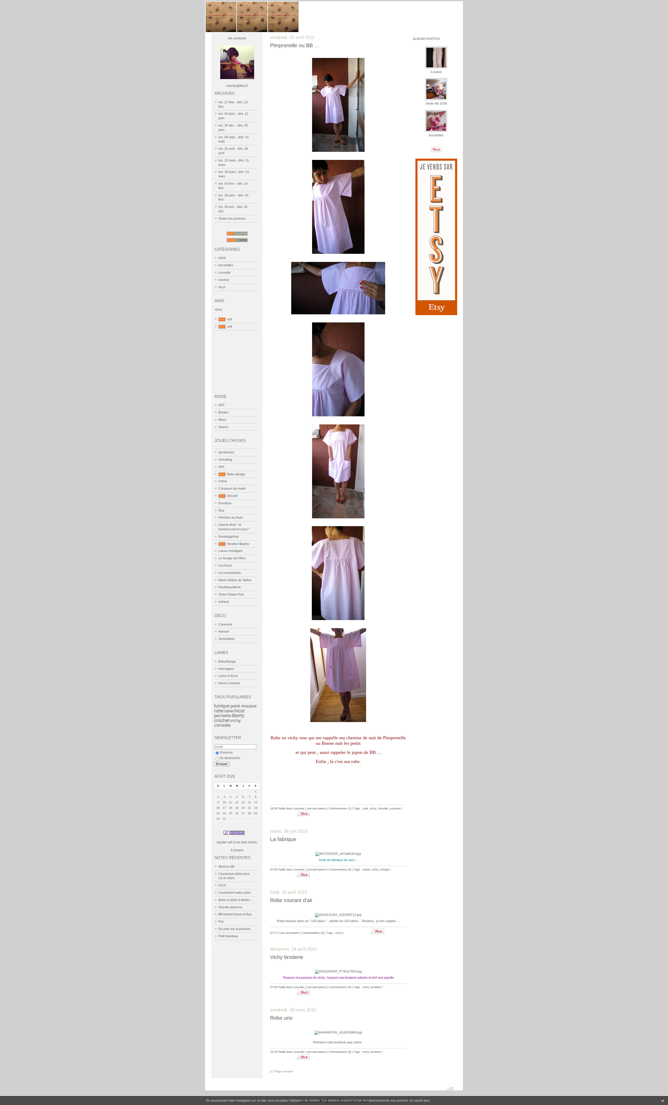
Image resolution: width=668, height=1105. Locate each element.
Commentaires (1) (340, 808)
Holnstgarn (226, 669)
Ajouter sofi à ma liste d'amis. (237, 842)
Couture (436, 72)
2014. (222, 885)
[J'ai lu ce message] (663, 1100)
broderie (376, 987)
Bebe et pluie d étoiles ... (235, 900)
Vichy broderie (286, 957)
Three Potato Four (231, 594)
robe (219, 710)
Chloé (222, 481)
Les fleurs (225, 565)
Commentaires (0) (340, 869)
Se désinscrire (230, 758)
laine (229, 710)
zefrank (223, 602)
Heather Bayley (238, 544)
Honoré (223, 631)
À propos (237, 850)
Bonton (223, 412)
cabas (366, 869)
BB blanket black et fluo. (235, 914)
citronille (222, 725)
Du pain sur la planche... (235, 929)
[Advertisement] (240, 364)
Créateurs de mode (232, 488)
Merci (222, 420)
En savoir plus (420, 1100)
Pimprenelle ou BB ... (294, 45)
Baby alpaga (236, 474)
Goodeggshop (228, 536)
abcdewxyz (226, 452)
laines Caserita (229, 683)
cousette (224, 272)
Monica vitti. (226, 866)
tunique (222, 705)
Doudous (224, 503)
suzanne (395, 808)
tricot (221, 287)
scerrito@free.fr (237, 86)
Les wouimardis (229, 573)
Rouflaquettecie (229, 587)
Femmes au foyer (230, 517)
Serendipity (226, 639)
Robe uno (281, 1018)
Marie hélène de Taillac (235, 580)
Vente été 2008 (436, 103)
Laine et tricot (227, 676)
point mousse (243, 706)
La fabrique (283, 839)
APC (221, 405)
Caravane (225, 624)
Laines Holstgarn (230, 551)
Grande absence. (230, 907)
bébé (222, 258)
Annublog (225, 459)
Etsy (221, 510)
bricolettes (225, 265)
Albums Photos (426, 39)
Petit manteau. (228, 936)
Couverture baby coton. (235, 892)
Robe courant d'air (291, 900)
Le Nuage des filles (232, 558)
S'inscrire (226, 752)
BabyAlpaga (227, 661)
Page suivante (284, 1071)
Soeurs (223, 427)
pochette (222, 715)
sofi (229, 319)
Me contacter (237, 38)
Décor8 (232, 496)
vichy (235, 720)
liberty (238, 715)
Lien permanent (316, 808)
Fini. (221, 921)
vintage (384, 869)
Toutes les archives (232, 218)
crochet (223, 280)
